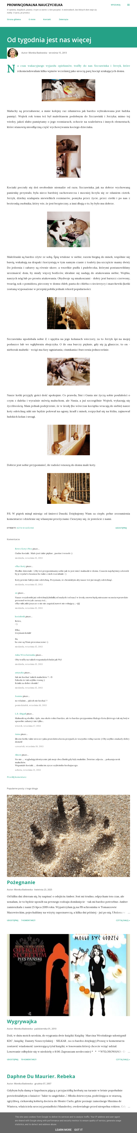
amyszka (19, 672)
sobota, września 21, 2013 (28, 770)
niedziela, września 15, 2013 (29, 558)
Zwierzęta (63, 19)
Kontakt (47, 19)
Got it (78, 1129)
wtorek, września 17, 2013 (28, 725)
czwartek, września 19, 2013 (29, 746)
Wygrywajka (22, 1021)
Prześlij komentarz (16, 777)
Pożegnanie (21, 882)
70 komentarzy (29, 1059)
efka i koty (20, 566)
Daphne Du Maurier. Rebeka (41, 1076)
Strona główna (14, 19)
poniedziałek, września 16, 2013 (31, 705)
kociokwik (20, 616)
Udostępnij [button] (121, 528)
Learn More (63, 1129)
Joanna (18, 696)
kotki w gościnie (25, 528)
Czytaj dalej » (123, 920)
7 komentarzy (28, 920)
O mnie (32, 19)
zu (16, 593)
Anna (17, 734)
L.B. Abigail (20, 713)
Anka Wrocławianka (25, 655)
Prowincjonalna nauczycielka (35, 5)
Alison (18, 754)
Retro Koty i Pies (23, 548)
